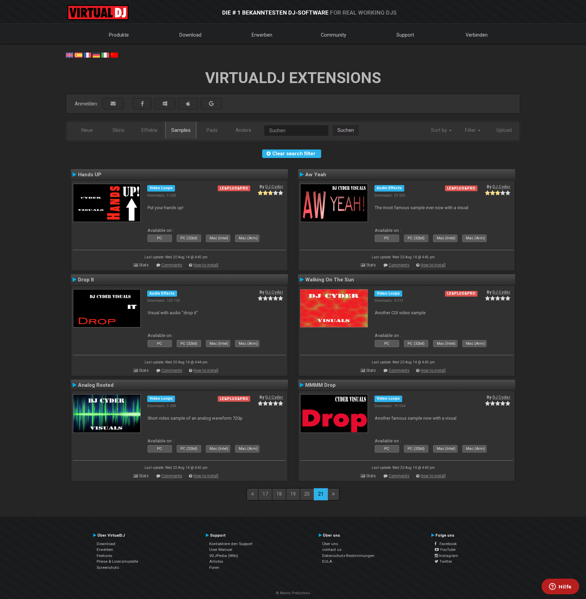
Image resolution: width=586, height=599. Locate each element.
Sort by (439, 130)
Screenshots (108, 567)
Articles (216, 561)
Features (104, 555)
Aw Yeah (315, 175)
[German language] (96, 55)
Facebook (446, 543)
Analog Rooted (96, 385)
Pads (212, 130)
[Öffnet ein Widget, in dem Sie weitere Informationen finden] (560, 587)
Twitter (445, 561)
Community (333, 35)
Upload (504, 130)
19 (293, 494)
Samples (181, 130)
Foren (214, 567)
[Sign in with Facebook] (142, 104)
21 (321, 494)
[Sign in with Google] (211, 104)
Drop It (86, 280)
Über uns (330, 543)
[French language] (87, 55)
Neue (87, 130)
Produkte (119, 35)
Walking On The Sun (329, 280)
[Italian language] (105, 55)
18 (279, 494)
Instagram (448, 555)
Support (405, 35)
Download (190, 35)
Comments (171, 265)
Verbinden (477, 35)
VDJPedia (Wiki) (223, 555)
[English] (69, 55)
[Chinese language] (114, 55)
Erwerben (262, 35)
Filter (471, 130)
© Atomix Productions (293, 593)
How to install (205, 265)
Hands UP (89, 175)
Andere (243, 130)
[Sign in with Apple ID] (188, 104)
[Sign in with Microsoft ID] (165, 104)
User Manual (220, 549)
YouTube (447, 549)
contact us (331, 549)
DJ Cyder (274, 186)
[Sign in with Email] (113, 104)
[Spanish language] (78, 55)
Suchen (345, 130)
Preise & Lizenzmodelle (117, 561)
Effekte (149, 130)
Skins (118, 130)
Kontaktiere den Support (231, 543)
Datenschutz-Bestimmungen (348, 555)
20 (307, 494)
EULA (327, 561)
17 (265, 494)
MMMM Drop (320, 385)
